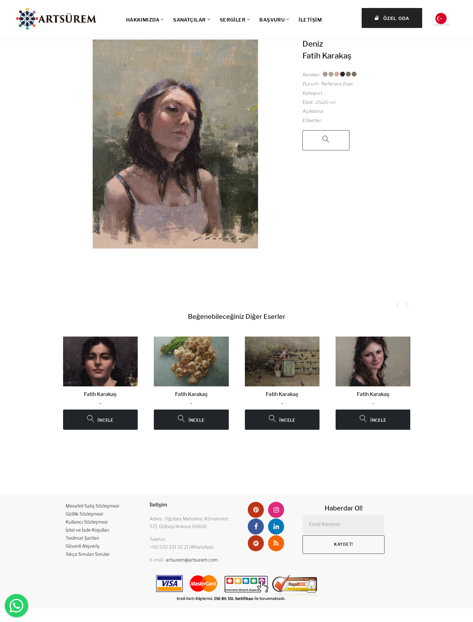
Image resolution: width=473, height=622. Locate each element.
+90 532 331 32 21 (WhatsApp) (182, 547)
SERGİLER (233, 20)
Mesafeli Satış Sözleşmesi (92, 506)
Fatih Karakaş (326, 55)
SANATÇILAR (189, 20)
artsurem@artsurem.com (192, 560)
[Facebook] (256, 526)
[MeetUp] (256, 543)
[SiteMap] (276, 543)
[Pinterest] (256, 510)
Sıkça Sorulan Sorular (88, 554)
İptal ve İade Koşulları (87, 530)
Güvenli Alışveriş (82, 546)
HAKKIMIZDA (143, 20)
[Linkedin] (276, 526)
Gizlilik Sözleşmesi (84, 514)
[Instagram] (276, 510)
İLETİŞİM (310, 20)
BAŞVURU (272, 20)
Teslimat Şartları (82, 538)
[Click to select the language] (441, 19)
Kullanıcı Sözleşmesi (86, 522)
